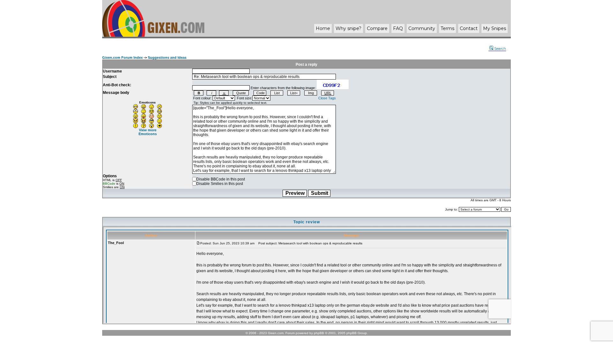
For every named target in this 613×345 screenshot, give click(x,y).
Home (323, 28)
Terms (447, 28)
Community (421, 28)
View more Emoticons (148, 132)
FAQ (398, 28)
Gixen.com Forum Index (122, 57)
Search (500, 48)
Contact (469, 28)
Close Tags (327, 98)
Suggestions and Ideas (167, 57)
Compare (377, 28)
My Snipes (494, 28)
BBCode (109, 183)
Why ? (348, 28)
